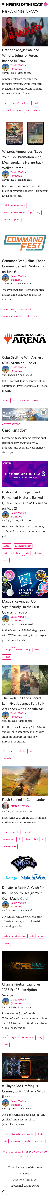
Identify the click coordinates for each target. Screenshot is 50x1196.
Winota (37, 110)
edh (27, 316)
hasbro (19, 650)
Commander (8, 309)
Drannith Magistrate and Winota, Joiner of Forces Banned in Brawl (20, 55)
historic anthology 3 (12, 553)
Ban (5, 832)
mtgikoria (39, 1141)
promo (17, 220)
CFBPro (13, 1037)
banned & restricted (20, 103)
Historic (6, 546)
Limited (41, 1134)
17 (37, 1151)
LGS (31, 212)
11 (16, 1151)
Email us (31, 1179)
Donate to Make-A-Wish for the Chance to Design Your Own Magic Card (23, 892)
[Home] (27, 4)
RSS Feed (25, 1173)
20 (20, 1156)
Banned (14, 832)
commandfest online (12, 316)
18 (41, 1151)
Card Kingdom (15, 430)
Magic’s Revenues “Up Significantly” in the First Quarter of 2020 (20, 606)
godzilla (21, 751)
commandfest (25, 309)
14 (27, 1151)
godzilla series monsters (14, 205)
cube (5, 400)
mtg (27, 110)
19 (45, 1151)
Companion (8, 839)
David (35, 1185)
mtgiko (6, 220)
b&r (5, 103)
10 (12, 1151)
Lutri (36, 839)
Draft (5, 1134)
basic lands (8, 751)
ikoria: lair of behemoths (14, 212)
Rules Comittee (9, 846)
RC (43, 839)
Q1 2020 (6, 657)
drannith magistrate (12, 110)
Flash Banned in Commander (23, 799)
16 (33, 1151)
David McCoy (18, 65)
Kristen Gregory (19, 805)
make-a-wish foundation (14, 936)
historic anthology (23, 546)
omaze (6, 943)
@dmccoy (16, 69)
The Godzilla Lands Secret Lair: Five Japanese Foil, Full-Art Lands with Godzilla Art (23, 703)
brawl (35, 103)
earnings (7, 650)
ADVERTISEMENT (11, 424)
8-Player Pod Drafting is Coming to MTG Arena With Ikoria (23, 1091)
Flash (27, 839)
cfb (4, 1037)
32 (26, 1156)
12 (19, 1151)
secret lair (7, 758)
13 (23, 1151)
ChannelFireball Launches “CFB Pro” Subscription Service (21, 989)
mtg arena (24, 400)
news (35, 400)
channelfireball (27, 1037)
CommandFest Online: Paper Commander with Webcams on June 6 (23, 266)
